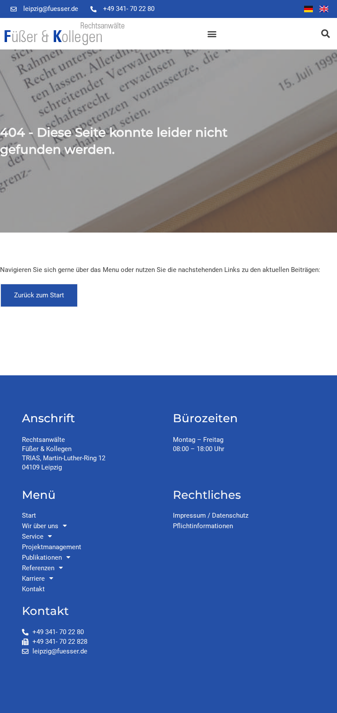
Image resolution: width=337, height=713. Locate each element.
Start (29, 515)
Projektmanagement (51, 547)
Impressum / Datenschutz (210, 515)
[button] (211, 34)
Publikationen (42, 557)
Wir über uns (40, 526)
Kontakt (33, 589)
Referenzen (38, 568)
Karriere (33, 578)
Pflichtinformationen (203, 526)
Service (32, 536)
